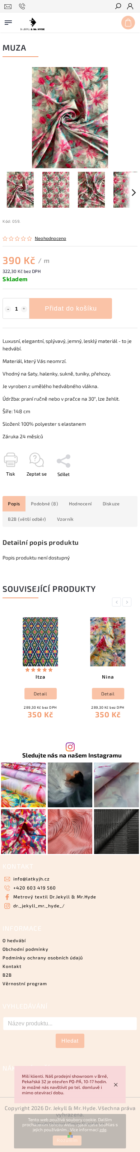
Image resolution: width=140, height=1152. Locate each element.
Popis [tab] (14, 503)
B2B (7, 975)
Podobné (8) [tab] (45, 503)
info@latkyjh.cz (31, 879)
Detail (35, 694)
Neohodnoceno (50, 238)
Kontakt (12, 966)
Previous (118, 602)
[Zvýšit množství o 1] (24, 309)
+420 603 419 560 (34, 888)
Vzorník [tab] (65, 519)
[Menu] (8, 21)
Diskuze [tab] (111, 503)
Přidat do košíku (71, 308)
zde (102, 1129)
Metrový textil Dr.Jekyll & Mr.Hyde (54, 897)
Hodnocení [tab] (80, 503)
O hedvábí (14, 940)
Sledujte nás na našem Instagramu (72, 755)
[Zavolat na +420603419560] (23, 6)
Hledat (70, 1041)
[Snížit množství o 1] (8, 309)
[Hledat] (117, 6)
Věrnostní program (25, 983)
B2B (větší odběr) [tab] (27, 519)
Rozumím (67, 1140)
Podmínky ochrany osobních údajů (43, 957)
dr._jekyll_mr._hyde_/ (39, 905)
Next (128, 602)
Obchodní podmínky (25, 949)
